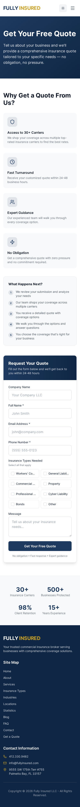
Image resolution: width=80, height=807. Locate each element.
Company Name (19, 387)
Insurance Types (14, 691)
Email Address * (19, 423)
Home (7, 671)
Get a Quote (11, 736)
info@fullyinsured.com (24, 763)
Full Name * (16, 405)
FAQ (6, 723)
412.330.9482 (18, 756)
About (7, 677)
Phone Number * (19, 442)
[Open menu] (73, 8)
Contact (8, 730)
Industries (9, 697)
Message (14, 513)
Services (9, 684)
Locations (9, 704)
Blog (6, 717)
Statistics (9, 710)
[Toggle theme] (63, 8)
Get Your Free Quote (40, 546)
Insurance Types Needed (25, 460)
